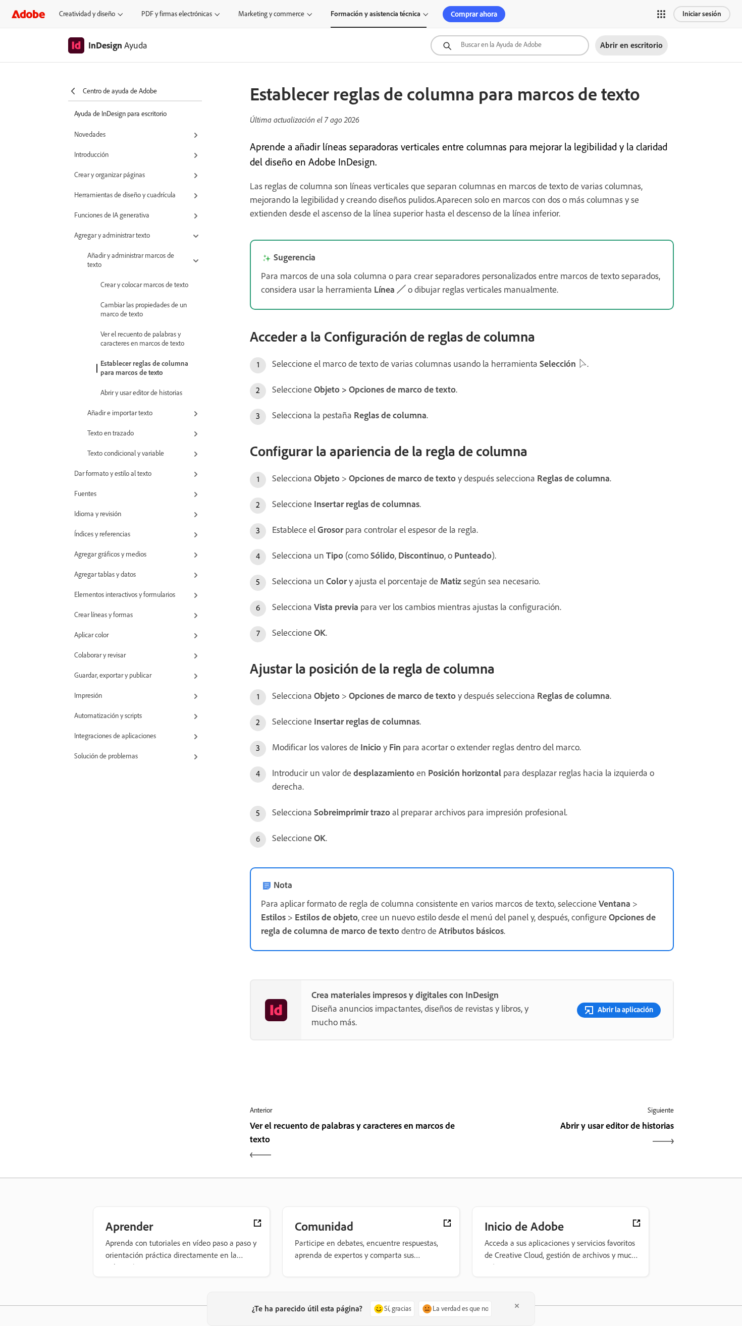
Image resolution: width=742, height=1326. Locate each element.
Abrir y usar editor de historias (141, 393)
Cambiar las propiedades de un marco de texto (143, 309)
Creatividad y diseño (87, 14)
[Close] (517, 1306)
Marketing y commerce (271, 14)
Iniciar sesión (701, 14)
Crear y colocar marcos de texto (144, 285)
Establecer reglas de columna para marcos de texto (144, 368)
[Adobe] (28, 14)
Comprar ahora (474, 14)
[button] (661, 14)
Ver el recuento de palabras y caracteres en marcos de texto (142, 339)
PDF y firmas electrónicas (176, 14)
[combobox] (510, 45)
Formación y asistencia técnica (375, 14)
